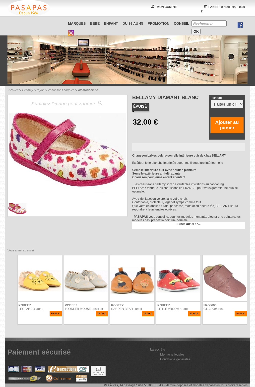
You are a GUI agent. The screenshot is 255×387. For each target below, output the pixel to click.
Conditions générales (175, 359)
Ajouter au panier (227, 125)
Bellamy (27, 90)
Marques (77, 23)
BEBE (95, 23)
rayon (41, 90)
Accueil (13, 90)
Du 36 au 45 (133, 23)
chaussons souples (61, 90)
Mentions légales (172, 354)
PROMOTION (158, 23)
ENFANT (111, 23)
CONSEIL (181, 23)
